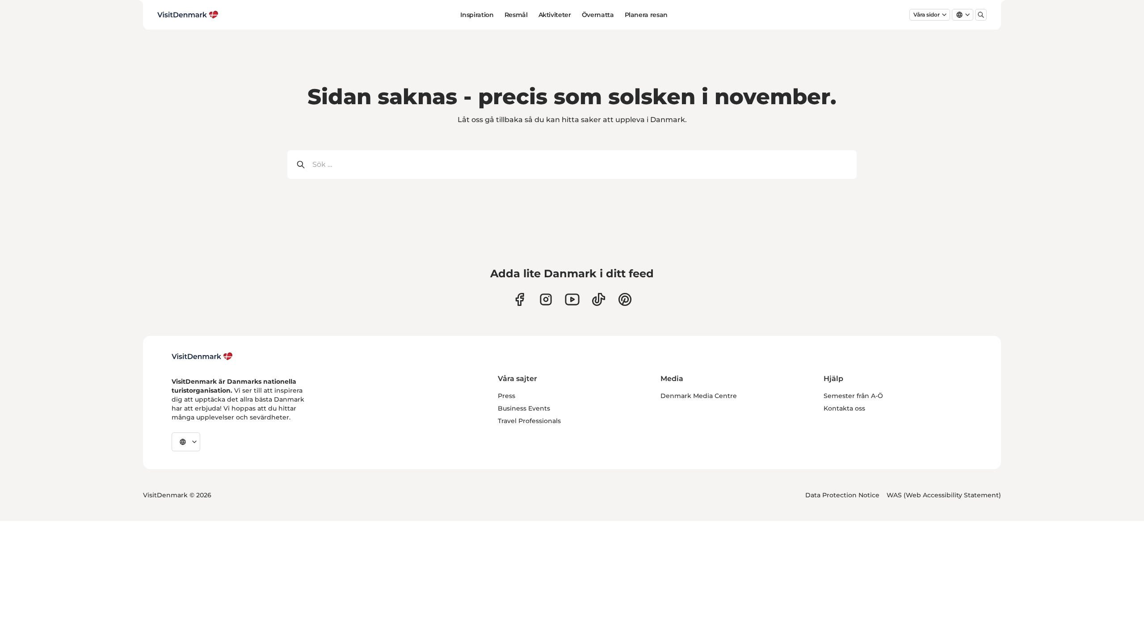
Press (506, 396)
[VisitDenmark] (202, 356)
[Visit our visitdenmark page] (572, 299)
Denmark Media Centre (698, 396)
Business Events (524, 408)
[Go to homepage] (188, 14)
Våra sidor (926, 14)
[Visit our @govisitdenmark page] (598, 299)
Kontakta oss (844, 408)
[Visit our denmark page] (519, 299)
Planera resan (646, 15)
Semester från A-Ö (853, 396)
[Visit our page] (546, 299)
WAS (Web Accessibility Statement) (944, 495)
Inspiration (476, 15)
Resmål (516, 15)
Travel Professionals (529, 421)
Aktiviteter (554, 15)
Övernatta (598, 15)
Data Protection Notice (842, 495)
